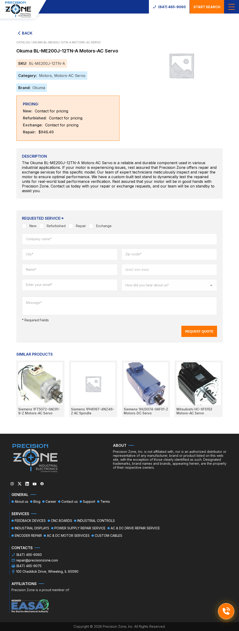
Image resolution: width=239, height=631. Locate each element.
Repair (81, 226)
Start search (206, 7)
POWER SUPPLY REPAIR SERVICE (79, 528)
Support (89, 501)
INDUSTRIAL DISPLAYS (32, 528)
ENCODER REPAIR (28, 535)
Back (27, 33)
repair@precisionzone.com (37, 560)
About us (21, 501)
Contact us (69, 501)
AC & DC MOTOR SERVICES (68, 535)
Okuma (38, 87)
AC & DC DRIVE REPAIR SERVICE (135, 528)
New (32, 226)
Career (51, 501)
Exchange (104, 226)
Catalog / (24, 42)
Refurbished (56, 226)
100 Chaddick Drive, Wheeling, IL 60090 (47, 571)
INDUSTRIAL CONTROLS (96, 521)
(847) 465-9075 (29, 566)
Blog (36, 501)
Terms (105, 501)
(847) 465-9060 (172, 7)
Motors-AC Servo (69, 75)
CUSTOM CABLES (108, 535)
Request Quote (199, 331)
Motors (45, 75)
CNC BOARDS (61, 521)
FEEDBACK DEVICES (30, 521)
